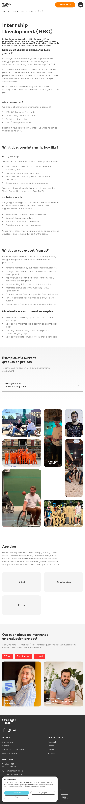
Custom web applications (13, 749)
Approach (52, 742)
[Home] (6, 5)
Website (5, 746)
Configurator (7, 742)
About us (51, 753)
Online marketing (9, 753)
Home (4, 11)
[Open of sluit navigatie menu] (80, 4)
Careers (13, 11)
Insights (51, 749)
